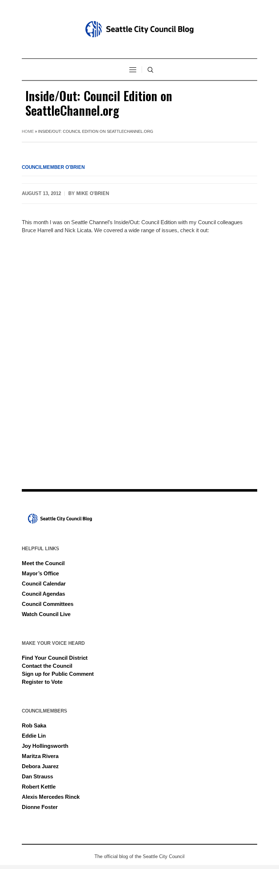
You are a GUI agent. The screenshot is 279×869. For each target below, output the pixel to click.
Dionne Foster (40, 807)
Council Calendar (44, 583)
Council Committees (47, 604)
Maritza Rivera (40, 756)
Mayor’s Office (40, 573)
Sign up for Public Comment (58, 674)
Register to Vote (42, 682)
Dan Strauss (37, 776)
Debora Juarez (40, 766)
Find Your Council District (55, 658)
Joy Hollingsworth (45, 746)
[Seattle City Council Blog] (139, 29)
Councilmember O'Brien (53, 167)
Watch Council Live (46, 614)
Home (28, 131)
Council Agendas (43, 594)
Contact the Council (47, 666)
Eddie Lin (34, 736)
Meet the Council (43, 563)
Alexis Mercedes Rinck (51, 797)
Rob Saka (34, 725)
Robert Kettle (39, 786)
